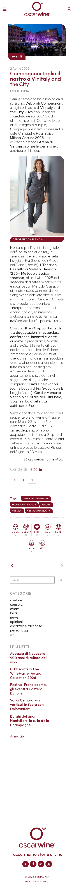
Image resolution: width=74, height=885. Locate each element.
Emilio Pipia (19, 91)
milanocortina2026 (24, 504)
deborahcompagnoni (35, 498)
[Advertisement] (37, 777)
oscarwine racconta (26, 626)
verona (45, 504)
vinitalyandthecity (38, 510)
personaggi (19, 630)
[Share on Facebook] (31, 469)
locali (14, 613)
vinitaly (17, 510)
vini (12, 635)
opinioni (16, 621)
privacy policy (40, 881)
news (14, 617)
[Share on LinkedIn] (40, 469)
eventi (15, 608)
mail (27, 881)
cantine (16, 600)
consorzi (16, 604)
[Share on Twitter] (35, 469)
